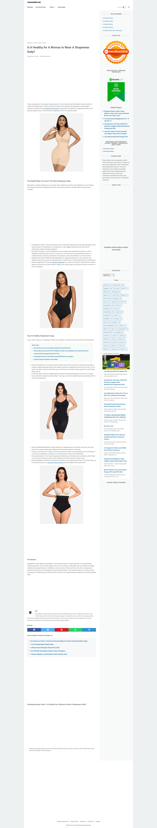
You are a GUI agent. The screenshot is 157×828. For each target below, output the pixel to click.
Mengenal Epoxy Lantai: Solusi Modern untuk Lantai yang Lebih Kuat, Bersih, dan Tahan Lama (116, 113)
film (123, 302)
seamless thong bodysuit (55, 462)
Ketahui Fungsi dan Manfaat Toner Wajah (46, 359)
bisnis (124, 288)
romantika (119, 332)
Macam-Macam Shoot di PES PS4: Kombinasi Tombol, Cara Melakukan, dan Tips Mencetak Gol (61, 351)
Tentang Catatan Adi (62, 821)
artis (118, 305)
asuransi (106, 335)
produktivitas (108, 305)
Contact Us (90, 821)
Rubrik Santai (108, 27)
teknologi (116, 291)
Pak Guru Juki (108, 426)
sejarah (115, 302)
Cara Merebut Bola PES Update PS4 (116, 137)
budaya (118, 318)
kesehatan (107, 308)
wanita (106, 349)
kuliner (119, 312)
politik (106, 291)
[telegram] (89, 630)
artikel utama (118, 285)
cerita (121, 345)
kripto (114, 345)
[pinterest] (61, 630)
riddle (106, 329)
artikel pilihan (108, 312)
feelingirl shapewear (58, 262)
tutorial (124, 349)
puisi (115, 335)
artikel (106, 285)
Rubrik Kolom (108, 18)
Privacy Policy (74, 821)
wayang (115, 349)
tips (116, 308)
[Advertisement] (61, 26)
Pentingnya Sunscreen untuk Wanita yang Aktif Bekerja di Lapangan (53, 356)
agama (106, 295)
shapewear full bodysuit (51, 108)
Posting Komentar (45, 56)
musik (115, 342)
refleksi (106, 339)
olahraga (117, 298)
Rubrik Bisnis (108, 24)
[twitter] (48, 630)
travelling (107, 315)
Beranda (30, 7)
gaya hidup (123, 329)
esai (116, 288)
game (106, 302)
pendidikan (107, 318)
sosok (115, 295)
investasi (107, 342)
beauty (121, 339)
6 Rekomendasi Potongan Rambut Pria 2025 (46, 353)
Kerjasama (61, 7)
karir (114, 329)
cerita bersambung (110, 325)
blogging (107, 288)
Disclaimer (83, 821)
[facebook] (34, 630)
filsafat (124, 295)
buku (122, 342)
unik (114, 339)
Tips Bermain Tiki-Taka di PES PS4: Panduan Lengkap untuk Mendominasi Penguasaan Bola (117, 126)
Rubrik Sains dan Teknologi (113, 30)
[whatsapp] (75, 630)
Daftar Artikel (41, 7)
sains (106, 322)
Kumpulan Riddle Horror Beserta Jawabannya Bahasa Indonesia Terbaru (114, 437)
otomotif (107, 298)
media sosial (108, 332)
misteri (117, 315)
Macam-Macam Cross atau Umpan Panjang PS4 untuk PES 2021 (52, 348)
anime (122, 335)
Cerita (52, 7)
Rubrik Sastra (108, 21)
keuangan (115, 322)
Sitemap (98, 821)
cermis (106, 345)
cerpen (122, 325)
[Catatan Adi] (35, 2)
